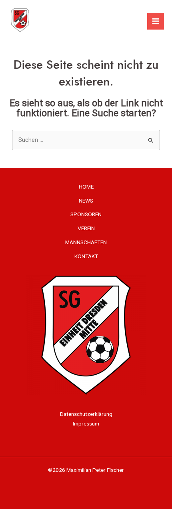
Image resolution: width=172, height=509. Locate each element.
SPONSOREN (86, 214)
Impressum (86, 423)
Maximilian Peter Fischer (95, 470)
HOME (86, 186)
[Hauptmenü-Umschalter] (155, 21)
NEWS (86, 200)
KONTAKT (86, 256)
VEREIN (86, 228)
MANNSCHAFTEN (86, 242)
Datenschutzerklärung (86, 414)
